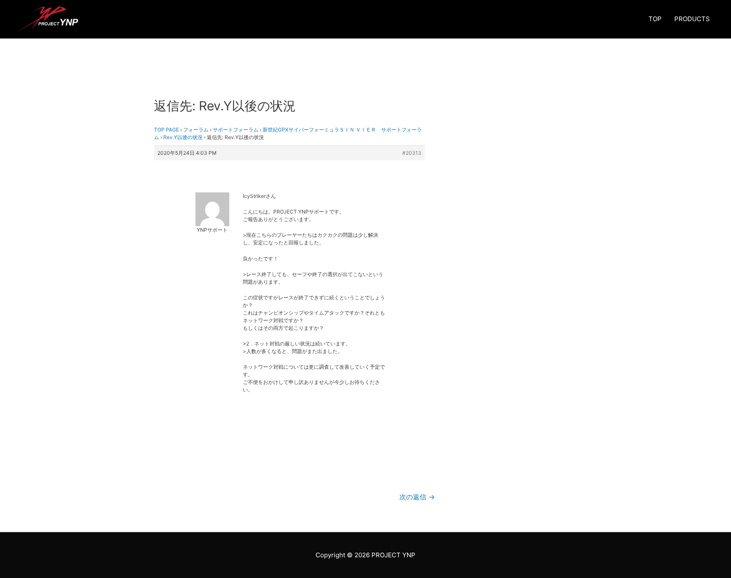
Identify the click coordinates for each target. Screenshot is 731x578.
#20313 (411, 153)
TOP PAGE (166, 129)
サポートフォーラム (235, 129)
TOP (655, 19)
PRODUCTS (692, 19)
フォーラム (196, 129)
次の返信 (417, 497)
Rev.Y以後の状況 (183, 137)
